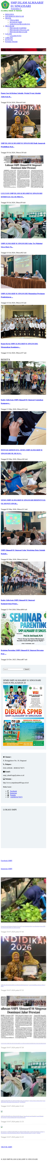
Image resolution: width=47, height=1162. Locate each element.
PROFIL (8, 18)
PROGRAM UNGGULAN (19, 30)
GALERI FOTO (15, 36)
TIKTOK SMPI (6, 1147)
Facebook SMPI (6, 861)
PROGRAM (9, 26)
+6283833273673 (16, 797)
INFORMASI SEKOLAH (14, 16)
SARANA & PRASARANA (20, 24)
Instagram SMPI (6, 869)
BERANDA (9, 14)
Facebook (13, 791)
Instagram (13, 793)
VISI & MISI (14, 20)
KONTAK (9, 40)
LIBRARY (9, 38)
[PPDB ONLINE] (23, 745)
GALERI (8, 34)
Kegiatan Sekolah (11, 42)
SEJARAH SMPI (16, 22)
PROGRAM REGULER (18, 32)
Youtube (13, 795)
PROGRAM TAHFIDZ (18, 28)
